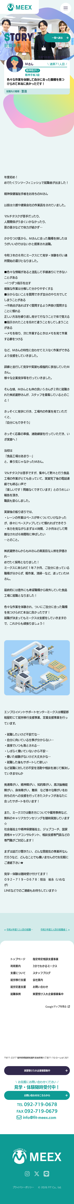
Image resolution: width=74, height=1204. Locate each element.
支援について (18, 973)
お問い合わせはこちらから (37, 1095)
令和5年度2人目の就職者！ (53, 929)
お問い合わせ (40, 987)
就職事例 (15, 994)
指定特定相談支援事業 (45, 959)
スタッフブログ (42, 973)
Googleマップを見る (56, 1006)
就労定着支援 (18, 987)
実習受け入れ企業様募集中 (48, 994)
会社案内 (38, 980)
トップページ (17, 959)
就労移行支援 (18, 980)
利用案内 (15, 966)
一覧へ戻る (57, 38)
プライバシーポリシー (23, 1187)
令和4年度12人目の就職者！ (20, 929)
